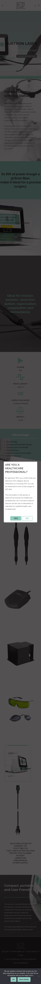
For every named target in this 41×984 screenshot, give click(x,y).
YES (16, 518)
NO (27, 518)
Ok (13, 979)
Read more (24, 979)
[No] (38, 976)
